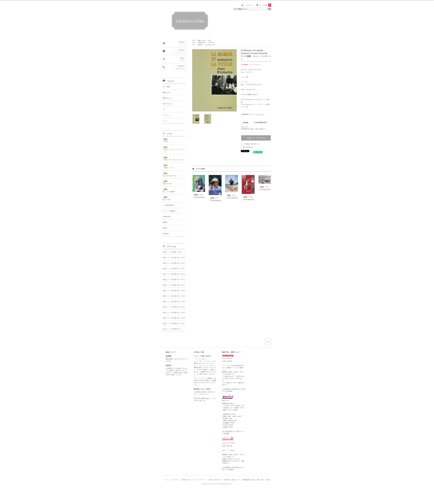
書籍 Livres (201, 40)
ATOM (267, 480)
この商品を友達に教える (251, 144)
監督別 (200, 45)
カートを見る (264, 5)
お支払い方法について (215, 480)
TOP (193, 40)
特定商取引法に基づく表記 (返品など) (253, 129)
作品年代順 (201, 42)
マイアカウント (249, 5)
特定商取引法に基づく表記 (251, 480)
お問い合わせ (186, 480)
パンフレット (260, 114)
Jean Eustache (210, 45)
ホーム (166, 480)
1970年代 (211, 42)
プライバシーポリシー (199, 480)
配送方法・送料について (232, 480)
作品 (209, 40)
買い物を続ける (248, 147)
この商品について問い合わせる (256, 138)
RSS (262, 480)
